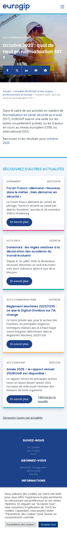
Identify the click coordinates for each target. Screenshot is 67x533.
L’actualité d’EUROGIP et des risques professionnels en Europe (28, 93)
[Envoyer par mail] (36, 70)
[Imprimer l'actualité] (45, 70)
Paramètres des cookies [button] (20, 524)
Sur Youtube (33, 450)
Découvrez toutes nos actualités (23, 417)
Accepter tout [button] (48, 524)
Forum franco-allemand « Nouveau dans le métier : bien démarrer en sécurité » (33, 192)
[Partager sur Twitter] (17, 70)
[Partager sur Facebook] (7, 70)
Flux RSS (33, 474)
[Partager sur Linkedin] (26, 70)
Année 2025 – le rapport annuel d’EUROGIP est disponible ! (30, 371)
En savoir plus (19, 222)
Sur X (33, 453)
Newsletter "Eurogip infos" (33, 467)
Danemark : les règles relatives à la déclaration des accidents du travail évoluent (33, 251)
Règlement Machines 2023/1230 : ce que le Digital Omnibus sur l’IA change (31, 310)
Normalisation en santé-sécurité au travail (32, 115)
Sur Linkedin (33, 447)
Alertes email (33, 470)
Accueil (7, 91)
